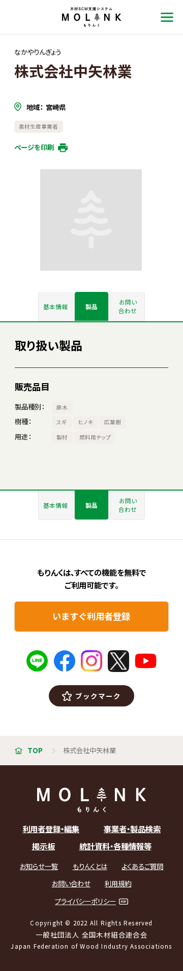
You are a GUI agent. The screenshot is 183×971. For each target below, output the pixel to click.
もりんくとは (90, 866)
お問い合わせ (127, 306)
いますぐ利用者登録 (91, 616)
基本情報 (55, 306)
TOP (35, 750)
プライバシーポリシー (85, 901)
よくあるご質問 (142, 866)
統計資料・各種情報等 (115, 845)
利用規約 (118, 883)
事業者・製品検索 (132, 828)
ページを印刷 (34, 147)
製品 (91, 306)
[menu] (167, 17)
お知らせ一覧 (39, 866)
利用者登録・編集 (50, 828)
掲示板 (43, 845)
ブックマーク (98, 696)
